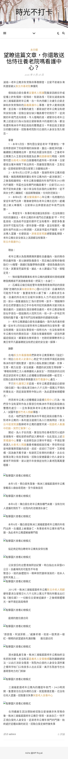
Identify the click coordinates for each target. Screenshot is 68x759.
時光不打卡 (34, 12)
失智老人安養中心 (43, 695)
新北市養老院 (23, 86)
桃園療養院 (45, 156)
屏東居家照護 (39, 233)
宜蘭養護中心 (34, 197)
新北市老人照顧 (56, 589)
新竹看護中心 (42, 379)
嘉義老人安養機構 (39, 658)
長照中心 (49, 399)
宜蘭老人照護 (36, 92)
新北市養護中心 (12, 241)
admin (12, 734)
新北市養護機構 (23, 355)
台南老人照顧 (18, 160)
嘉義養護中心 (31, 105)
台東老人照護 (18, 444)
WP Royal (37, 752)
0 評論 (61, 734)
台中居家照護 (11, 424)
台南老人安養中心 (23, 359)
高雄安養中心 (29, 289)
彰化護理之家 (21, 383)
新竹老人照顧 (25, 412)
